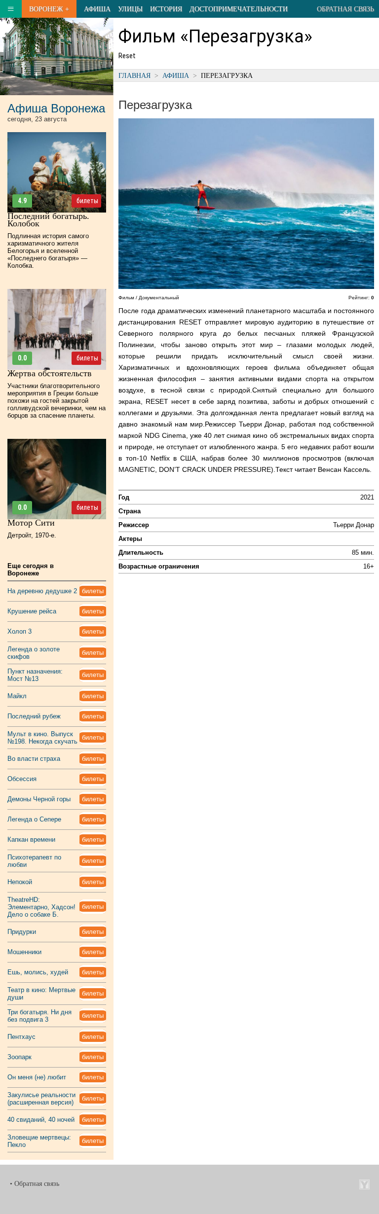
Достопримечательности (239, 9)
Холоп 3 (19, 631)
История (166, 9)
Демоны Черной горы (39, 799)
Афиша (97, 9)
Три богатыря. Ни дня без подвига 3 (39, 1015)
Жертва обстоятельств (49, 373)
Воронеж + (49, 9)
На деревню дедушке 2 (42, 591)
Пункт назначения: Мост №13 (35, 675)
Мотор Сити (31, 523)
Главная (134, 75)
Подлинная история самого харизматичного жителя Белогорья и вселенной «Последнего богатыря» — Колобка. (48, 250)
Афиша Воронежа (56, 108)
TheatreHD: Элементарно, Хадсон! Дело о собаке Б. (41, 907)
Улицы (130, 9)
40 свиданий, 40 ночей (41, 1119)
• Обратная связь (34, 1183)
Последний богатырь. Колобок (48, 219)
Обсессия (22, 779)
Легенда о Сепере (34, 819)
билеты (87, 201)
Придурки (21, 931)
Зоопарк (19, 1057)
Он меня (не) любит (36, 1077)
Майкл (17, 696)
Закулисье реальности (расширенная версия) (41, 1098)
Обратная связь (345, 9)
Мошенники (24, 952)
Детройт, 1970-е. (31, 535)
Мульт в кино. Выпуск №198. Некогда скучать (42, 737)
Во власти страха (33, 758)
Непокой (19, 882)
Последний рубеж (34, 716)
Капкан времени (31, 839)
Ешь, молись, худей (37, 972)
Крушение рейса (31, 611)
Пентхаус (21, 1036)
